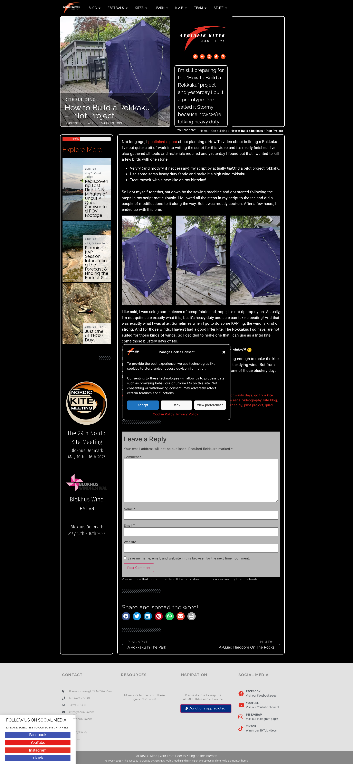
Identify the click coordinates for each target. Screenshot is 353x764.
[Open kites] (146, 8)
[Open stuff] (226, 8)
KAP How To (98, 243)
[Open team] (205, 8)
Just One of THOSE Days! (94, 335)
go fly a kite (263, 395)
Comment (133, 457)
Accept (142, 405)
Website (130, 542)
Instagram (38, 750)
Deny (176, 405)
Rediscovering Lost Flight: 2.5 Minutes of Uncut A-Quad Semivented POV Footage (96, 198)
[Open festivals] (126, 8)
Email (129, 525)
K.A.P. (87, 243)
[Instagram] (209, 56)
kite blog (270, 400)
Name (129, 509)
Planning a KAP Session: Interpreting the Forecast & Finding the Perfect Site (96, 263)
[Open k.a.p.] (186, 8)
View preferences (210, 405)
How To (89, 173)
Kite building (80, 100)
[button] (224, 352)
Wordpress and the (210, 760)
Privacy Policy (187, 414)
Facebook (37, 735)
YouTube (37, 742)
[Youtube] (202, 56)
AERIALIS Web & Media (167, 760)
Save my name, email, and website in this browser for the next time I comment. (188, 558)
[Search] (223, 56)
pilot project (253, 405)
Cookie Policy (163, 414)
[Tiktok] (216, 56)
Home (204, 130)
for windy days (240, 395)
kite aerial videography (243, 400)
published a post (162, 141)
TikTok (37, 758)
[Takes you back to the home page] (71, 8)
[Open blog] (99, 8)
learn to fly (234, 405)
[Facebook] (195, 56)
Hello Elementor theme (234, 760)
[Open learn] (167, 8)
